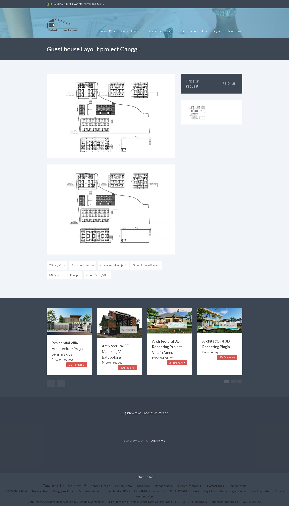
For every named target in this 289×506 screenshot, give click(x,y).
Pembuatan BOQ (118, 491)
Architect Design (83, 265)
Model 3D (143, 486)
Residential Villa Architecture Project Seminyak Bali (69, 349)
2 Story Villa (57, 265)
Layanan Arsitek (129, 31)
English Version (131, 413)
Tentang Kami (107, 31)
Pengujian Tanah (63, 491)
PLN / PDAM (178, 491)
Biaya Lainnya (238, 491)
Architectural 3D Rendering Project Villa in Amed (167, 347)
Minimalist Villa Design (64, 275)
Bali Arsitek (157, 441)
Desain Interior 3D (190, 486)
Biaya (178, 31)
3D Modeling (128, 329)
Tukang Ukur (39, 491)
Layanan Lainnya (157, 31)
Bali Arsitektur (197, 31)
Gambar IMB (215, 486)
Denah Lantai (123, 486)
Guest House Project (146, 265)
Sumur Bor (158, 491)
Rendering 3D (164, 486)
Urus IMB (140, 491)
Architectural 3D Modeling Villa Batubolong (115, 352)
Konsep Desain (100, 486)
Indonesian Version (155, 413)
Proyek (215, 31)
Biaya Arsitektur (213, 491)
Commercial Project (113, 265)
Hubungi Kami (233, 31)
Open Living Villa (97, 275)
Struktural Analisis (91, 491)
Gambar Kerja (237, 486)
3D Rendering (177, 324)
